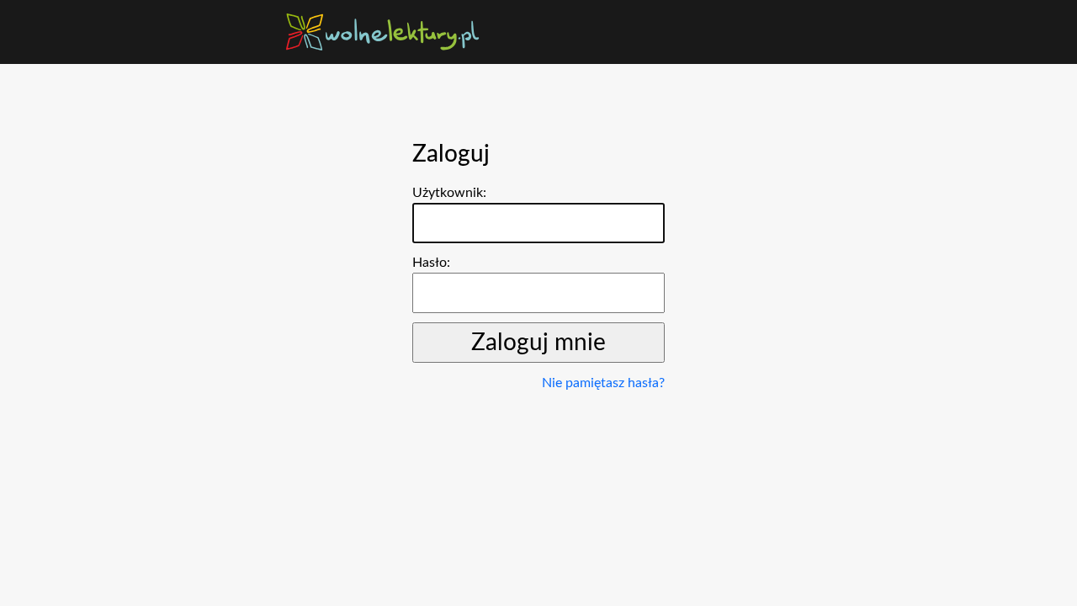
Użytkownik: (449, 192)
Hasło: (431, 262)
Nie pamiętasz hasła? (603, 383)
